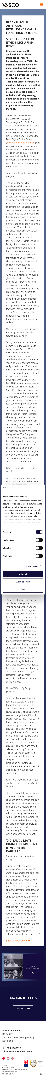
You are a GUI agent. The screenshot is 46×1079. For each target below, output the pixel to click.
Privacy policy (8, 1068)
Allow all (23, 574)
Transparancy (7, 1074)
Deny (23, 589)
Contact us (23, 1008)
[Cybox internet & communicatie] (41, 1073)
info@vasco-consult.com (17, 1051)
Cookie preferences (9, 1072)
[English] (3, 1058)
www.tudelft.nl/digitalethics (20, 142)
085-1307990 (14, 1048)
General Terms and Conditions (14, 1070)
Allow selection (23, 582)
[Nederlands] (8, 1058)
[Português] (12, 1058)
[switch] (39, 540)
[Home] (10, 5)
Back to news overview (18, 940)
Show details (32, 566)
